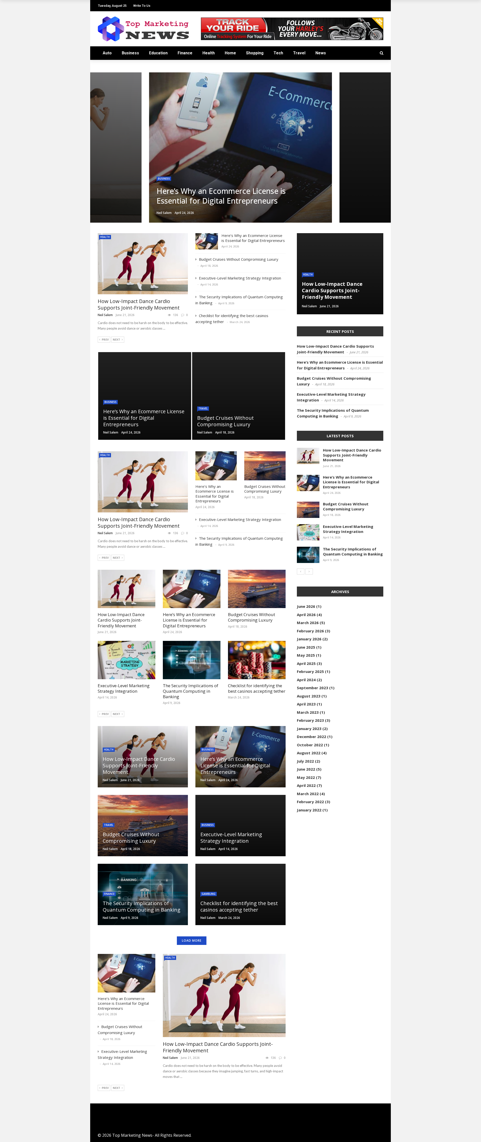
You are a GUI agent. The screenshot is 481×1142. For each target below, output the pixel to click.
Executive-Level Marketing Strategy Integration (240, 277)
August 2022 (308, 752)
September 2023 (312, 687)
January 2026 (309, 638)
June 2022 (306, 769)
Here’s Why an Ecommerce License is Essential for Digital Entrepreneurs (253, 238)
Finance (185, 53)
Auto (107, 53)
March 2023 (308, 712)
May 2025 (306, 655)
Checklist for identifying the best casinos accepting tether (256, 688)
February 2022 (310, 801)
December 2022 (311, 736)
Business (130, 53)
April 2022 (306, 785)
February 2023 (310, 720)
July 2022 (305, 761)
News (320, 53)
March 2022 (308, 793)
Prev (105, 339)
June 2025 (306, 647)
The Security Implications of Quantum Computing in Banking (190, 691)
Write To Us (141, 6)
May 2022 (306, 777)
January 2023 (309, 728)
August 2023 (308, 695)
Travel (299, 53)
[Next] (309, 571)
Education (158, 53)
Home (230, 53)
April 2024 (306, 679)
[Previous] (300, 571)
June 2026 (306, 606)
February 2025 (310, 671)
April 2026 (306, 614)
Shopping (255, 53)
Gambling (208, 894)
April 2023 (306, 703)
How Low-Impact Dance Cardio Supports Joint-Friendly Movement (139, 304)
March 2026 (308, 622)
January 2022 (309, 809)
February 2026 (310, 630)
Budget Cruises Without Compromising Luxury (238, 259)
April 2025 (306, 663)
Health (208, 53)
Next (116, 339)
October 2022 (310, 744)
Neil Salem (105, 315)
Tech (278, 53)
